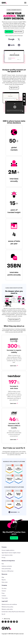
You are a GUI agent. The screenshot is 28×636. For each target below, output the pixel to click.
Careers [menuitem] (4, 590)
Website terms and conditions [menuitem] (9, 604)
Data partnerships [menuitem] (6, 568)
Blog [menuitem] (3, 577)
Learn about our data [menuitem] (7, 555)
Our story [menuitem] (4, 588)
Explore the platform (14, 319)
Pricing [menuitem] (3, 557)
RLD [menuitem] (3, 563)
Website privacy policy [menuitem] (7, 606)
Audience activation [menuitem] (7, 566)
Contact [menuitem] (4, 595)
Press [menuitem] (3, 593)
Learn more (13, 365)
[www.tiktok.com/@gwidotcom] (14, 622)
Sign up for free (14, 87)
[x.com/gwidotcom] (5, 622)
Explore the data (18, 31)
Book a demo (9, 31)
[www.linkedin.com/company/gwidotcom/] (8, 622)
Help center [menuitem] (5, 582)
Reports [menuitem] (4, 579)
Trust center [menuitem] (5, 598)
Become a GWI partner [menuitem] (7, 571)
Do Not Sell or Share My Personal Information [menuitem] (13, 611)
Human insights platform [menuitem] (8, 550)
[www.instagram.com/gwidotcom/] (11, 622)
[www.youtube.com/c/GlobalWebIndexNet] (17, 622)
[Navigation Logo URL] (4, 2)
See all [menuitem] (3, 614)
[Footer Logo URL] (6, 628)
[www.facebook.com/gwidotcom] (3, 622)
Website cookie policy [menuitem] (7, 609)
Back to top (7, 618)
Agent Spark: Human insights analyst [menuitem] (11, 552)
